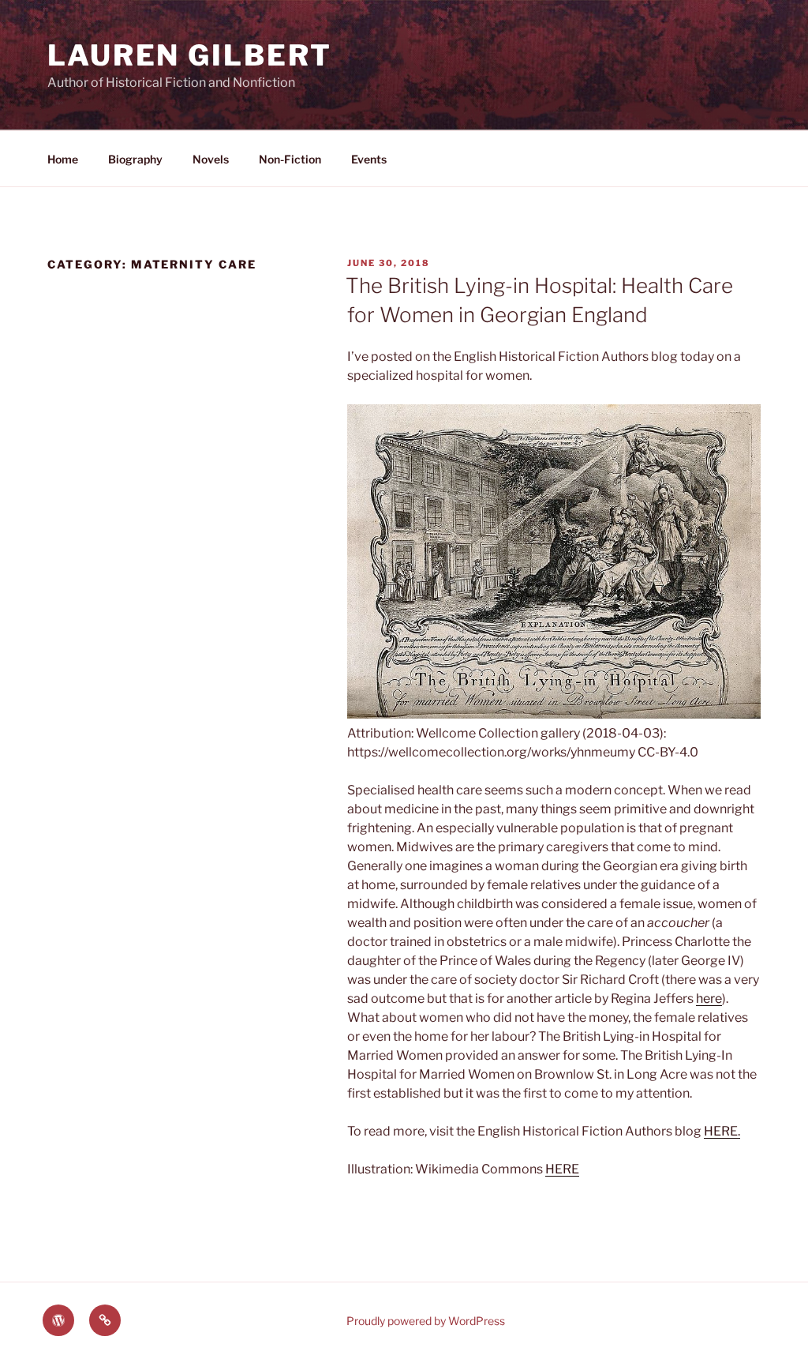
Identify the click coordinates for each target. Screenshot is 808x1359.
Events (369, 159)
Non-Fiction (290, 159)
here (709, 998)
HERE (562, 1169)
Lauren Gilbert (189, 55)
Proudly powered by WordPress (425, 1320)
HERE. (722, 1131)
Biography (135, 159)
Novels (211, 159)
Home (62, 159)
